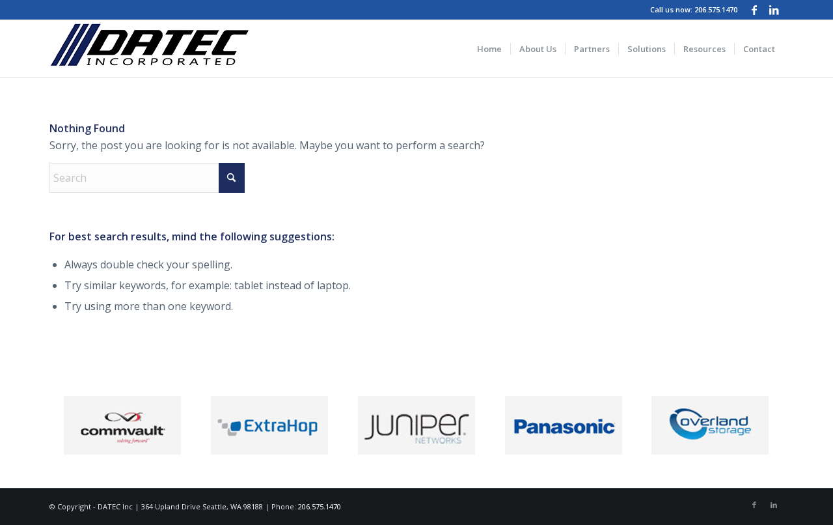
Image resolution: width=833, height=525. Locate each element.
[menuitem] (489, 49)
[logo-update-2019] (149, 49)
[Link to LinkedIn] (774, 10)
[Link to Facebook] (753, 10)
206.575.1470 (715, 9)
